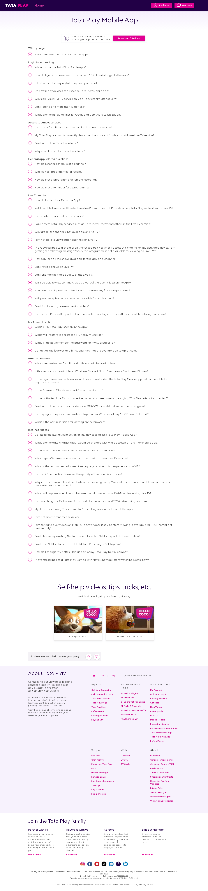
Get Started (34, 854)
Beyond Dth (97, 720)
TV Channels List (129, 715)
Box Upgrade (156, 711)
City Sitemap (97, 790)
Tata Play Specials (100, 699)
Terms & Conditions (159, 773)
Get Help (187, 5)
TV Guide (125, 764)
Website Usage (158, 792)
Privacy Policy (157, 788)
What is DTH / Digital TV (162, 797)
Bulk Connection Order (102, 694)
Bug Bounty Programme (103, 781)
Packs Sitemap (98, 794)
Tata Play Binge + (129, 693)
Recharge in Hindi (158, 699)
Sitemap (95, 785)
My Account (156, 690)
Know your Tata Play (101, 764)
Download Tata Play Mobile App (129, 39)
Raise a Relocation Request (164, 728)
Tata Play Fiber (98, 707)
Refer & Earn (97, 711)
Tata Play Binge (99, 703)
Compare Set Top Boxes (133, 702)
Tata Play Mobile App (161, 733)
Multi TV (154, 716)
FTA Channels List (129, 719)
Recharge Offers (99, 716)
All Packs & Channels (131, 706)
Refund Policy (157, 741)
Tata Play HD (127, 698)
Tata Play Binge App (160, 737)
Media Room (156, 768)
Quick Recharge (158, 694)
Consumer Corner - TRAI (162, 764)
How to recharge (99, 773)
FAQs (93, 768)
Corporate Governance (162, 760)
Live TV (124, 760)
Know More (72, 854)
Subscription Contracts (161, 777)
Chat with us (97, 760)
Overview (125, 756)
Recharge (164, 5)
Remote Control (99, 777)
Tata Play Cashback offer (134, 710)
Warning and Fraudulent (162, 801)
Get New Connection (101, 690)
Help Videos (156, 707)
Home (39, 5)
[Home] (16, 5)
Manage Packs (157, 720)
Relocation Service (159, 724)
